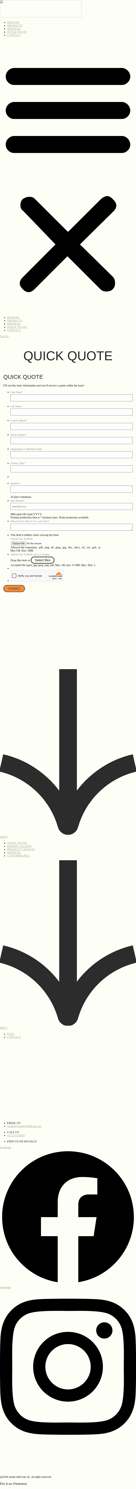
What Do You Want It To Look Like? (29, 521)
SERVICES (14, 28)
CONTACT (14, 35)
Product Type (17, 463)
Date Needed (17, 500)
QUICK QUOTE (17, 31)
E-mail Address (18, 420)
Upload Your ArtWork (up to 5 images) (30, 554)
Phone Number (18, 435)
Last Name (16, 406)
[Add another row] (55, 543)
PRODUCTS (14, 25)
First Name (16, 392)
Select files (42, 560)
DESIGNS (13, 22)
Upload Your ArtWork (21, 539)
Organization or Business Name (26, 449)
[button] (68, 176)
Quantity (15, 483)
